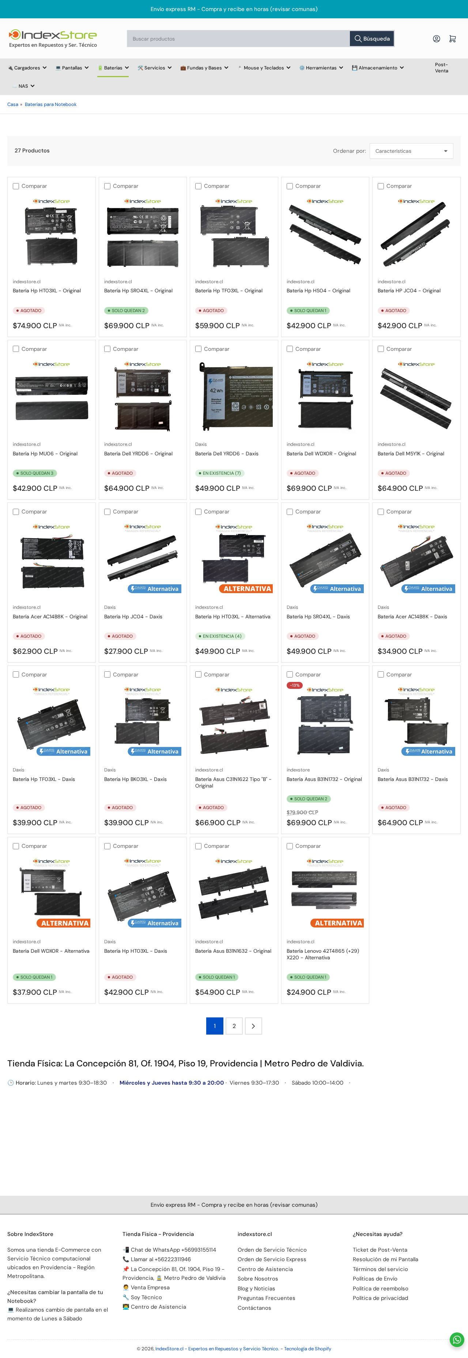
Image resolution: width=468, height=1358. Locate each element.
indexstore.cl (27, 281)
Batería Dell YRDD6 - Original (138, 453)
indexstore (298, 770)
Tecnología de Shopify (307, 1349)
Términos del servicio (380, 1269)
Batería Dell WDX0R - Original (321, 453)
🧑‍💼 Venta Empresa (146, 1287)
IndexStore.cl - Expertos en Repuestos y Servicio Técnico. (217, 1349)
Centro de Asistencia (265, 1269)
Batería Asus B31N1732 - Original (324, 779)
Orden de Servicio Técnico (272, 1249)
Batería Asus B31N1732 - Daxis (413, 779)
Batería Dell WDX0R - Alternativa (51, 951)
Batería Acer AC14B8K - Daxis (412, 616)
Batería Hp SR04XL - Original (138, 290)
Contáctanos (254, 1308)
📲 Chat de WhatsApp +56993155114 (169, 1249)
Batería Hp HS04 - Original (318, 290)
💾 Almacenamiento (374, 68)
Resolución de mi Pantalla (385, 1259)
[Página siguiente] (253, 1026)
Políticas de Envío (375, 1278)
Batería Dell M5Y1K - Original (411, 453)
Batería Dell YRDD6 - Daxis (226, 453)
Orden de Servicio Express (272, 1259)
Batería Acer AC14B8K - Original (50, 616)
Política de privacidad (380, 1298)
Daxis (201, 444)
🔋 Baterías (109, 68)
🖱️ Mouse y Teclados (260, 68)
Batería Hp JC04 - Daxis (133, 616)
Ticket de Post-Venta (380, 1249)
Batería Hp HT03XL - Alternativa (233, 616)
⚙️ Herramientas (318, 68)
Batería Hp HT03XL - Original (47, 290)
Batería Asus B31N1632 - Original (233, 951)
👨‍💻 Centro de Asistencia (154, 1306)
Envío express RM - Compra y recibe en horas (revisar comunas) (234, 9)
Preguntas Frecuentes (266, 1298)
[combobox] (261, 38)
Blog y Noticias (256, 1288)
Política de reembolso (380, 1288)
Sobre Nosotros (258, 1278)
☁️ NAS (20, 86)
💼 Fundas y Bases (201, 68)
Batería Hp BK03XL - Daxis (135, 779)
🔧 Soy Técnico (142, 1297)
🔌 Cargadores (23, 68)
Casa (12, 104)
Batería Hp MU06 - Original (45, 453)
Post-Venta (441, 67)
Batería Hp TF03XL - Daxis (44, 779)
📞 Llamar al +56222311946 (156, 1259)
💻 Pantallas (68, 68)
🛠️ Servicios (151, 68)
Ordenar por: (349, 151)
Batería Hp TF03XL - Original (229, 290)
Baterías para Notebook (51, 104)
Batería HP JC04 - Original (409, 290)
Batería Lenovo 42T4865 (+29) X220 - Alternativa (323, 954)
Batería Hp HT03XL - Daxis (135, 951)
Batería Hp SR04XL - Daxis (318, 616)
